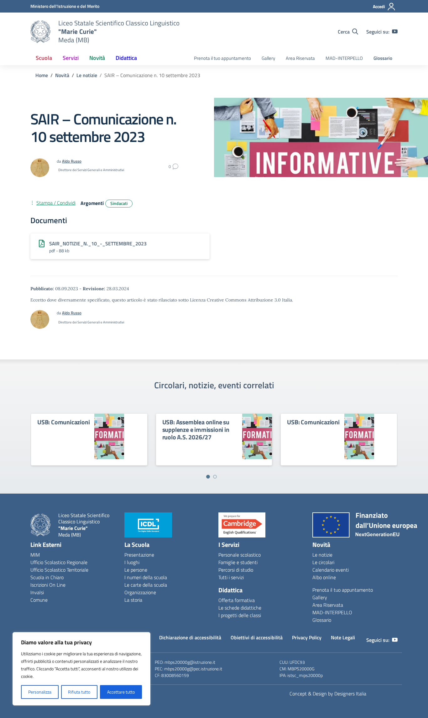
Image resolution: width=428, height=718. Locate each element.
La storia (133, 600)
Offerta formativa (236, 600)
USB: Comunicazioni (63, 422)
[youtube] (395, 31)
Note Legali (343, 637)
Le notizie (322, 554)
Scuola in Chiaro (47, 577)
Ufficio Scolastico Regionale (58, 562)
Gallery (268, 58)
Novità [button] (97, 58)
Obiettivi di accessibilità (257, 637)
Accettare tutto (121, 692)
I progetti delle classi (239, 615)
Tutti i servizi (231, 577)
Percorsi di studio (235, 570)
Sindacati (119, 203)
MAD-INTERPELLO (344, 58)
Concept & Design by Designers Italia (328, 693)
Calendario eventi (330, 570)
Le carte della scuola (145, 585)
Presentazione (139, 554)
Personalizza (39, 692)
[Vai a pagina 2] (215, 477)
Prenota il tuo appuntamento (222, 58)
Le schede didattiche (239, 607)
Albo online (324, 577)
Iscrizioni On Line (47, 585)
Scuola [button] (44, 58)
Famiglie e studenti (238, 562)
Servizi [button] (71, 58)
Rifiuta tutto (79, 692)
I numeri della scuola (145, 577)
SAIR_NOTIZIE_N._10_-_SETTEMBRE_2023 (98, 243)
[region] (81, 668)
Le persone (135, 570)
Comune (39, 600)
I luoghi (131, 562)
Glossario (382, 58)
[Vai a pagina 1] (208, 477)
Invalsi (37, 592)
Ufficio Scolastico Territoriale (59, 570)
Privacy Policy (306, 637)
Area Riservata (300, 58)
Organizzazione (140, 592)
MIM (35, 554)
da (59, 313)
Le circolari (323, 562)
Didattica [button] (126, 58)
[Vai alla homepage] (40, 31)
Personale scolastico (239, 554)
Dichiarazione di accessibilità (190, 637)
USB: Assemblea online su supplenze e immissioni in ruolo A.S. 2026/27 (195, 429)
